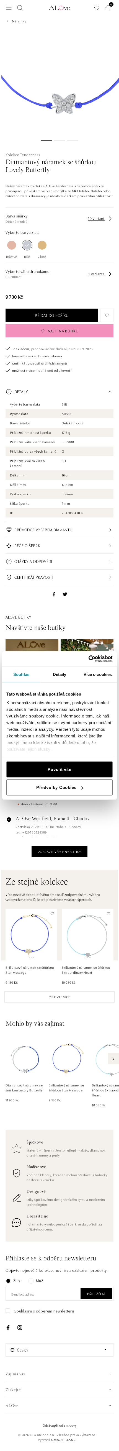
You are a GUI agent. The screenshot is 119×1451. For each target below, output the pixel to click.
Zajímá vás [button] (15, 1374)
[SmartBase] (63, 1440)
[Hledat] (19, 7)
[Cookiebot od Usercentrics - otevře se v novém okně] (88, 659)
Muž (39, 1280)
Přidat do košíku (52, 315)
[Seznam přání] (96, 8)
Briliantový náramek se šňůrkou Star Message (30, 970)
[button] (59, 391)
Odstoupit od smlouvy (60, 1425)
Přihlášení (96, 1293)
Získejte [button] (13, 1390)
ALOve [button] (12, 1406)
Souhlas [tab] (21, 674)
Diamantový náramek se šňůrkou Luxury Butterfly (24, 1087)
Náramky (19, 21)
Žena (17, 1280)
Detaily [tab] (59, 674)
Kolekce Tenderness (23, 154)
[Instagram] (19, 1327)
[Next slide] (113, 1058)
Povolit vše (59, 769)
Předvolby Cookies (56, 787)
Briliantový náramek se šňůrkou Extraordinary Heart (86, 970)
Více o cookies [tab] (98, 674)
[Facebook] (8, 1327)
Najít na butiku (63, 331)
